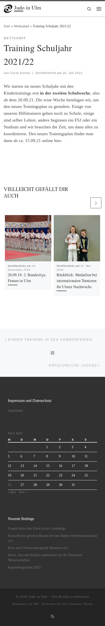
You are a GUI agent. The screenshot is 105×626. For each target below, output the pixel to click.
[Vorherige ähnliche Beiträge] (83, 202)
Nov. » (23, 492)
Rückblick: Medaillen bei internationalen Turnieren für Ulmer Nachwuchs (77, 280)
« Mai (12, 492)
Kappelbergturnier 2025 (24, 567)
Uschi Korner (20, 73)
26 (9, 485)
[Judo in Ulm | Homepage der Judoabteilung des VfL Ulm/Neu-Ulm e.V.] (8, 7)
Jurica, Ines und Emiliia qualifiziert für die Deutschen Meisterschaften (45, 557)
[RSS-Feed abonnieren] (52, 617)
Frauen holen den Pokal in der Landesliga (36, 528)
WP (36, 603)
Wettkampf (21, 26)
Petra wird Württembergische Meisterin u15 (38, 548)
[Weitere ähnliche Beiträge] (95, 202)
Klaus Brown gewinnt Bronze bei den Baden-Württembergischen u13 (52, 538)
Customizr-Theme (81, 603)
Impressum (15, 410)
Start (7, 26)
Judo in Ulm (38, 596)
